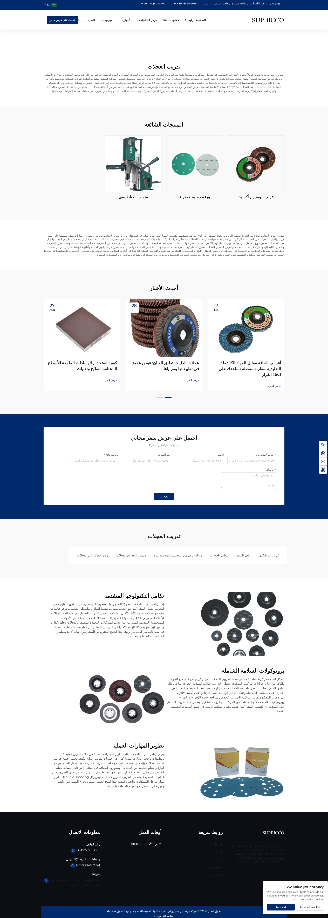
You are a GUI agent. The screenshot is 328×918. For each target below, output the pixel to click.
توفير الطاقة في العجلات (93, 555)
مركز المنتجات (148, 20)
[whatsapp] (323, 453)
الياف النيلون (243, 555)
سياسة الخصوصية (164, 916)
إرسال (164, 496)
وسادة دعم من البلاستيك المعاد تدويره (178, 555)
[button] (168, 397)
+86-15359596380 (188, 3)
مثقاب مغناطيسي (133, 196)
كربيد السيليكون (269, 555)
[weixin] (323, 469)
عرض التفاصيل (256, 163)
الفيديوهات (107, 20)
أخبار (127, 20)
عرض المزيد (274, 385)
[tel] (323, 445)
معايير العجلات (219, 555)
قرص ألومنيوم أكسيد (256, 196)
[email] (323, 461)
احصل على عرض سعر (62, 20)
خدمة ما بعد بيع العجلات (131, 555)
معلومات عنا (171, 20)
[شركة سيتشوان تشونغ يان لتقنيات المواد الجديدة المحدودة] (266, 20)
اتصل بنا (90, 20)
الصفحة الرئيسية (195, 20)
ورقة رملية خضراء (194, 196)
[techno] (273, 832)
